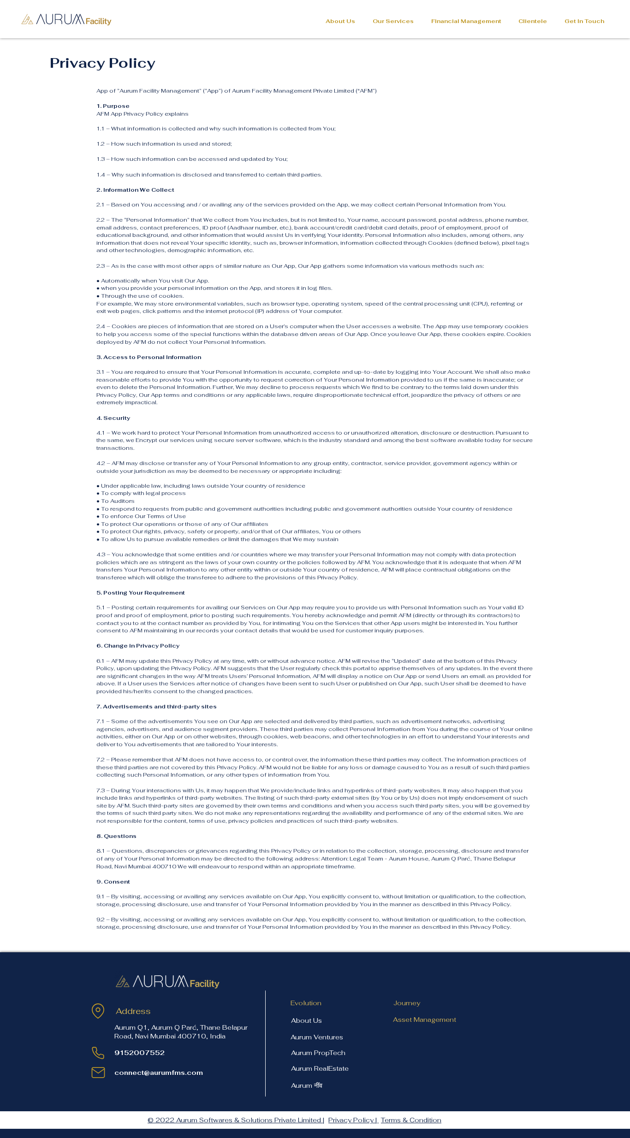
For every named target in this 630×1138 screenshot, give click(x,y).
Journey (406, 1003)
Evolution (306, 1003)
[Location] (98, 1011)
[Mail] (98, 1072)
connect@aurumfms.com (158, 1072)
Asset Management (424, 1019)
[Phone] (98, 1053)
